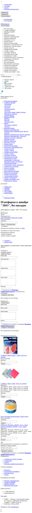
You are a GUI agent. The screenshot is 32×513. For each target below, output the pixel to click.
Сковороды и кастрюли (11, 166)
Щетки (6, 123)
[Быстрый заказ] (7, 423)
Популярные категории (8, 477)
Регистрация (8, 21)
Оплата (6, 7)
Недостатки (4, 268)
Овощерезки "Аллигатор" (12, 160)
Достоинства (5, 259)
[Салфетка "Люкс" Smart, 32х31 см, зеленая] (10, 382)
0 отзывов (4, 226)
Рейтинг (3, 286)
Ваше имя (4, 255)
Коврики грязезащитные (11, 130)
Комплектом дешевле (10, 101)
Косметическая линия (10, 145)
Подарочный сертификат (11, 471)
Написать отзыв (5, 254)
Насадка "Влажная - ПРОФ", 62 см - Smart (13, 426)
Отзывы (7, 240)
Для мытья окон (9, 122)
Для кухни (7, 106)
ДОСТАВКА (8, 191)
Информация (5, 456)
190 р (23, 228)
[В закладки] (8, 423)
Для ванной (7, 104)
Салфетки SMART (9, 102)
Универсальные (9, 115)
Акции (6, 474)
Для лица (7, 107)
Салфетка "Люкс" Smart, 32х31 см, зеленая (13, 383)
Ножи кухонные (9, 168)
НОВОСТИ (7, 187)
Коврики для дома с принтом (13, 138)
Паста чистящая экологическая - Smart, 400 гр (14, 416)
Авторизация (8, 19)
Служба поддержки (7, 467)
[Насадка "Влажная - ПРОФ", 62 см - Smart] (14, 425)
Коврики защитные (10, 141)
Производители (9, 473)
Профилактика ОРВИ (11, 152)
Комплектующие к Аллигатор (13, 161)
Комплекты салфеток (10, 114)
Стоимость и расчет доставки (13, 459)
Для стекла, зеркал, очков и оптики (15, 112)
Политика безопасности (11, 9)
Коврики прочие (9, 139)
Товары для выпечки (10, 174)
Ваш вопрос (4, 311)
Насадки (6, 120)
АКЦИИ (7, 188)
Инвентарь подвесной (11, 173)
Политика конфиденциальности (14, 464)
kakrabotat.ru (15, 507)
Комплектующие (9, 128)
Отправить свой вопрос (7, 327)
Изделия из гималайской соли (13, 147)
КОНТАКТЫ (8, 193)
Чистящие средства (10, 155)
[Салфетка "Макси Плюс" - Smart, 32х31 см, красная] (10, 354)
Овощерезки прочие (10, 163)
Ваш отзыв (4, 277)
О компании (8, 4)
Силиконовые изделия (11, 176)
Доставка (7, 6)
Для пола (7, 126)
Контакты (7, 470)
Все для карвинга (9, 169)
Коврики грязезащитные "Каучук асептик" (17, 134)
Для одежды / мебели (10, 125)
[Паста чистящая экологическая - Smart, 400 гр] (10, 415)
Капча (2, 320)
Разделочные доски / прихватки (14, 165)
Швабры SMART (9, 117)
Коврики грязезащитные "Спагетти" (15, 136)
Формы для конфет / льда (11, 179)
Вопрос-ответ (8, 242)
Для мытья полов (9, 109)
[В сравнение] (10, 423)
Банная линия (8, 144)
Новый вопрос (5, 302)
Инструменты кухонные (11, 171)
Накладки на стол (9, 142)
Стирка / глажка (9, 150)
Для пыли (7, 110)
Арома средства (9, 149)
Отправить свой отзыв (7, 295)
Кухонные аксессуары (11, 157)
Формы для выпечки (10, 177)
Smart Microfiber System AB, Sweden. (12, 217)
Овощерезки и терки (10, 158)
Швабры (6, 118)
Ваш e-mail (4, 308)
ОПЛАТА (7, 190)
